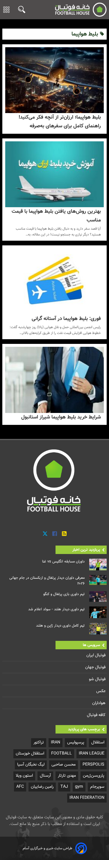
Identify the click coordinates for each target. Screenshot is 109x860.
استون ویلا (24, 775)
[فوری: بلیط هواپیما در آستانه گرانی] (54, 281)
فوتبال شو (98, 679)
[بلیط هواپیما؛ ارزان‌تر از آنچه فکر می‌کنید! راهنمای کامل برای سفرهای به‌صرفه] (54, 80)
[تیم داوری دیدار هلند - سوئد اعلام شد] (98, 612)
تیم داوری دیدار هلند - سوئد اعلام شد (56, 609)
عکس (101, 691)
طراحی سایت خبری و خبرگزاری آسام (47, 848)
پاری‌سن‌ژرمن (93, 775)
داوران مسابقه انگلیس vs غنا (63, 561)
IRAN (55, 742)
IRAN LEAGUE (91, 753)
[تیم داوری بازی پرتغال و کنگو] (98, 596)
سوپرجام (97, 786)
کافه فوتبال (97, 715)
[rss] (64, 533)
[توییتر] (45, 533)
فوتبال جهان (96, 667)
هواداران (99, 703)
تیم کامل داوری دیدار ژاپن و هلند (60, 626)
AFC (20, 786)
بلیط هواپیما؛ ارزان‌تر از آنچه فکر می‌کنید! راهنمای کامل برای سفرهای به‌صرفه (60, 121)
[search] (20, 9)
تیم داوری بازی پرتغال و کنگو (64, 594)
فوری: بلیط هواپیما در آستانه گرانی (66, 319)
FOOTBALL (61, 753)
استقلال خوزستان (30, 753)
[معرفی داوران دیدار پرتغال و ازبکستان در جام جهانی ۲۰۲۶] (98, 580)
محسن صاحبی (63, 764)
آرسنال (45, 775)
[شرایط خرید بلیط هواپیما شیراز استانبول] (54, 380)
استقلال (97, 742)
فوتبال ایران (96, 655)
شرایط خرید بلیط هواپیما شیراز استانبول (61, 417)
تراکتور (38, 742)
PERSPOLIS (93, 764)
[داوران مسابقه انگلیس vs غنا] (98, 564)
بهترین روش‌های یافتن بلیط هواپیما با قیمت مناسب (56, 215)
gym (79, 786)
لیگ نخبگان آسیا (30, 764)
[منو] (6, 10)
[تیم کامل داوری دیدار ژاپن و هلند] (98, 628)
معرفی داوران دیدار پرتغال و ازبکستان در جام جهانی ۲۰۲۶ (47, 581)
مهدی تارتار (67, 775)
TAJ (64, 786)
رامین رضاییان (42, 786)
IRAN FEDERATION (86, 797)
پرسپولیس (75, 742)
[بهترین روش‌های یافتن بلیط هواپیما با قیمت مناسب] (54, 174)
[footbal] (54, 480)
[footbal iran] (81, 9)
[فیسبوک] (54, 533)
